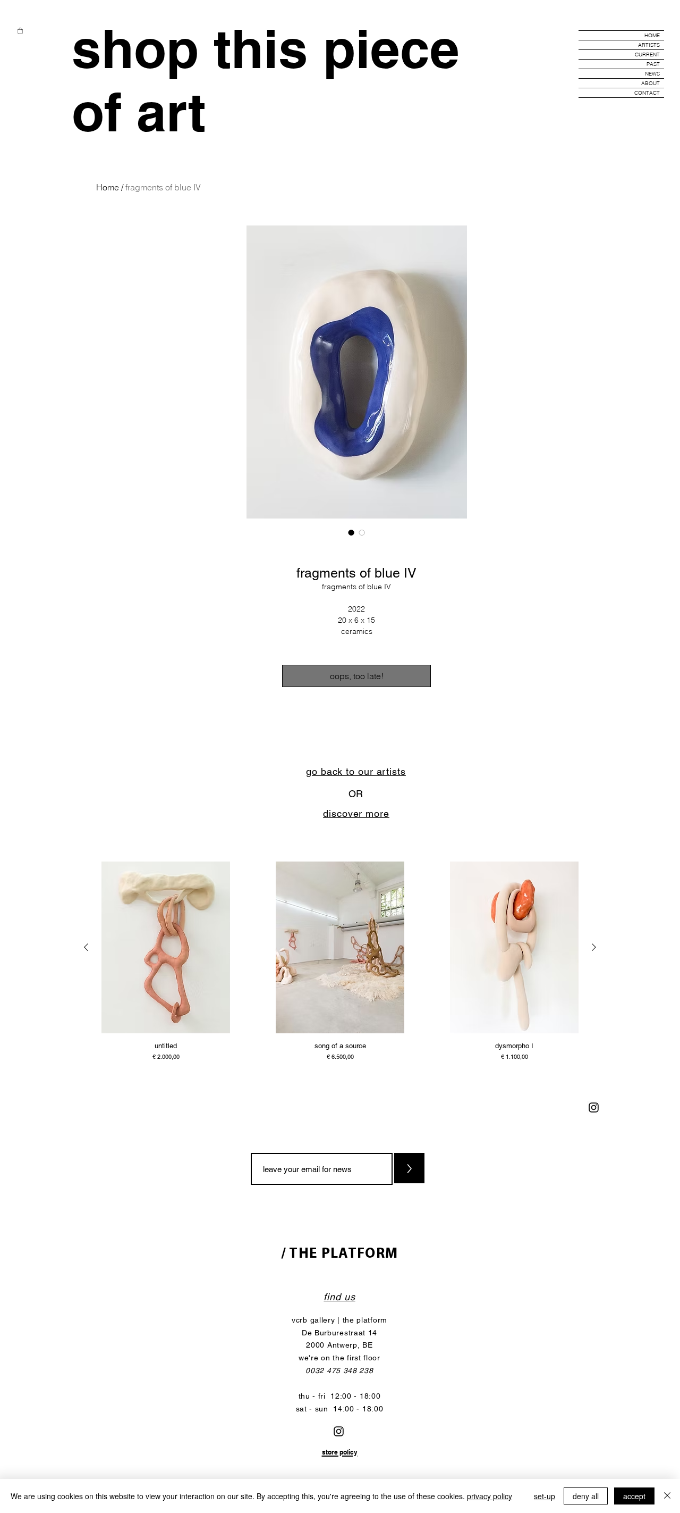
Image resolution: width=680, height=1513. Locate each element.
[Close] (667, 1495)
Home (107, 187)
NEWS (652, 73)
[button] (20, 31)
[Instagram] (593, 1107)
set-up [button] (544, 1496)
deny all (586, 1496)
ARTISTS (649, 44)
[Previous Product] (86, 947)
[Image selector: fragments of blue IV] (351, 532)
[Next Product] (594, 947)
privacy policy (489, 1496)
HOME (652, 35)
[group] (340, 962)
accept (634, 1496)
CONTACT (647, 92)
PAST (653, 64)
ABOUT (650, 83)
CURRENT (647, 54)
